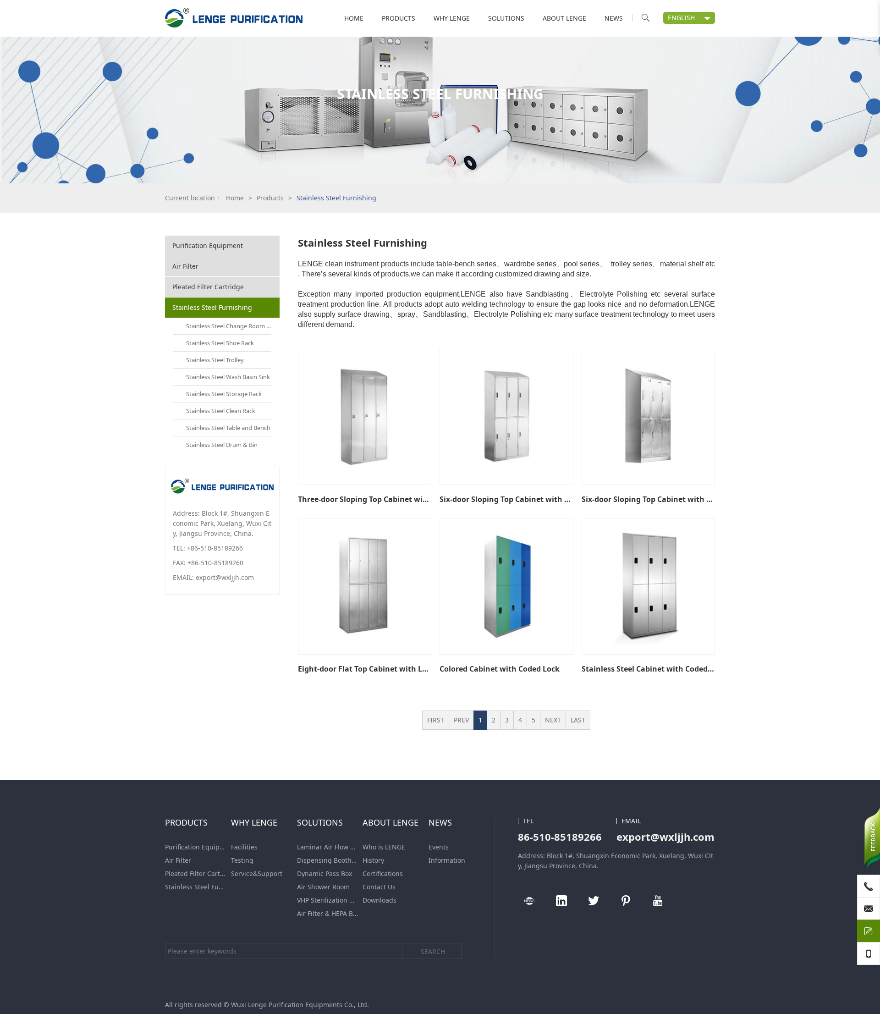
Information (447, 860)
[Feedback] (869, 931)
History (373, 860)
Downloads (379, 900)
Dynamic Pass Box (324, 873)
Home (353, 18)
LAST (578, 720)
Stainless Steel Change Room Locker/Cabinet (228, 326)
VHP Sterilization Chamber (327, 900)
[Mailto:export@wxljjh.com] (869, 909)
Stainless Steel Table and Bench (228, 428)
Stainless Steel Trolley (215, 360)
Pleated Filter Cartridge (208, 286)
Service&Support (256, 873)
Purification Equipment (207, 245)
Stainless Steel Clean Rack (220, 411)
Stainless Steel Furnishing (212, 307)
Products (398, 18)
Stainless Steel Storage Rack (224, 394)
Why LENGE (452, 18)
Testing (242, 860)
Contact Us (379, 887)
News (614, 18)
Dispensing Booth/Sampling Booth (327, 860)
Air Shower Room (323, 887)
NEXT (553, 720)
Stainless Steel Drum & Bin (222, 445)
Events (439, 847)
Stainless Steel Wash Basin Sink (228, 377)
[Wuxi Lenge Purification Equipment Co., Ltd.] (233, 18)
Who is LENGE (384, 847)
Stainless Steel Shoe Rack (220, 343)
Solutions (506, 18)
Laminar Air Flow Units (327, 847)
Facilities (244, 847)
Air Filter (185, 266)
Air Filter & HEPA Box (327, 913)
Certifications (383, 873)
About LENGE (564, 18)
